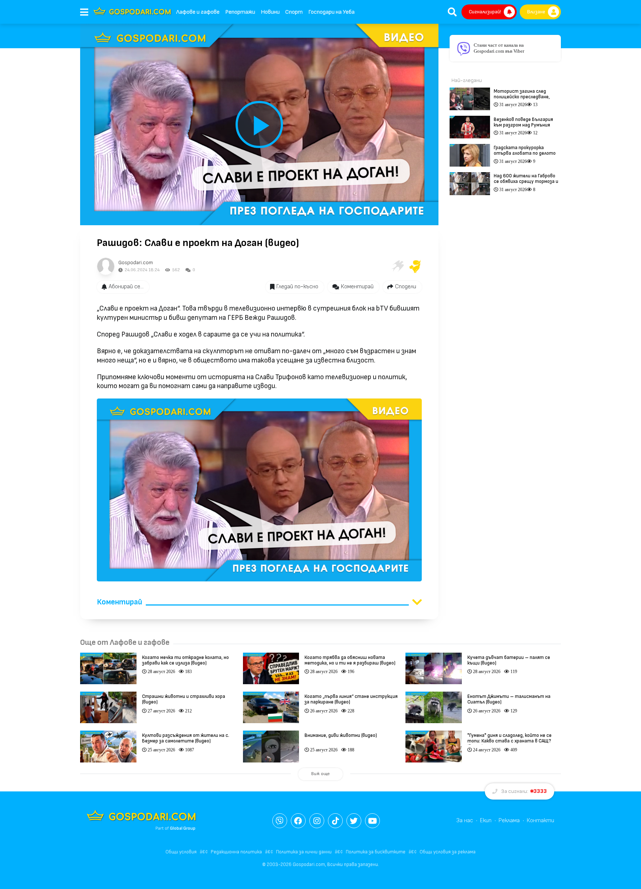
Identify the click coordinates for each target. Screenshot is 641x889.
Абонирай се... (126, 286)
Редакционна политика (236, 852)
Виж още (320, 774)
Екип (486, 820)
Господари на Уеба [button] (331, 12)
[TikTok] (335, 820)
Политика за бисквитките (375, 852)
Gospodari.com (135, 262)
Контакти (540, 820)
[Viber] (279, 820)
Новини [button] (270, 12)
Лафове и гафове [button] (198, 12)
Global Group (182, 828)
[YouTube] (372, 820)
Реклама (509, 820)
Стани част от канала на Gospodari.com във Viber (499, 48)
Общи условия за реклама (448, 852)
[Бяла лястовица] (397, 266)
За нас (464, 820)
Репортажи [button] (240, 12)
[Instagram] (316, 820)
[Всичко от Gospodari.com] (106, 266)
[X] (353, 820)
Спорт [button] (294, 12)
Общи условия (181, 852)
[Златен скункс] (415, 266)
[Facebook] (298, 820)
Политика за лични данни (304, 852)
